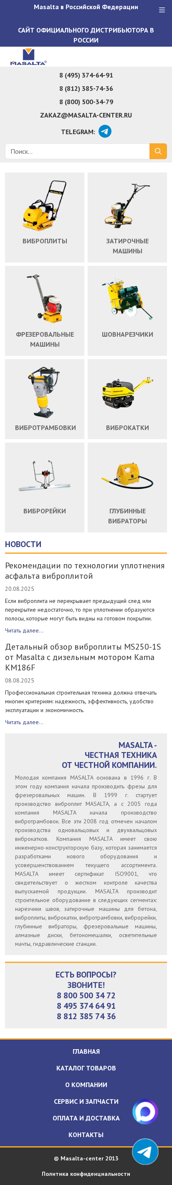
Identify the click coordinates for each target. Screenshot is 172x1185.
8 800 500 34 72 (86, 995)
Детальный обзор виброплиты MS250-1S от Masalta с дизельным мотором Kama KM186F (83, 657)
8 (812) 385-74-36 (86, 88)
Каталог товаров (86, 1068)
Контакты (86, 1134)
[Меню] (162, 10)
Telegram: (78, 132)
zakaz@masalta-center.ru (86, 115)
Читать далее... (24, 630)
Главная (86, 1051)
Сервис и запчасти (86, 1101)
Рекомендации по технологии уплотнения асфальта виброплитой (84, 570)
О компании (86, 1084)
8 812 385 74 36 (86, 1016)
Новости (23, 544)
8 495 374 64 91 (86, 1005)
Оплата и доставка (86, 1118)
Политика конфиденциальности (86, 1174)
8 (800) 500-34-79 (86, 102)
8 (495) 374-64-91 (86, 75)
